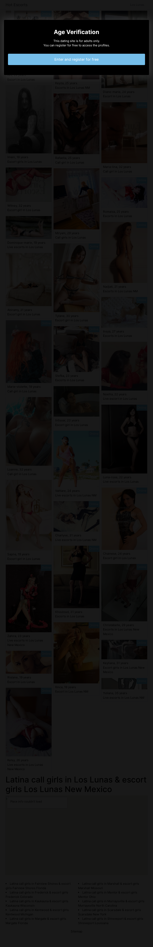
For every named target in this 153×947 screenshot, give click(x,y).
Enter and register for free (76, 59)
